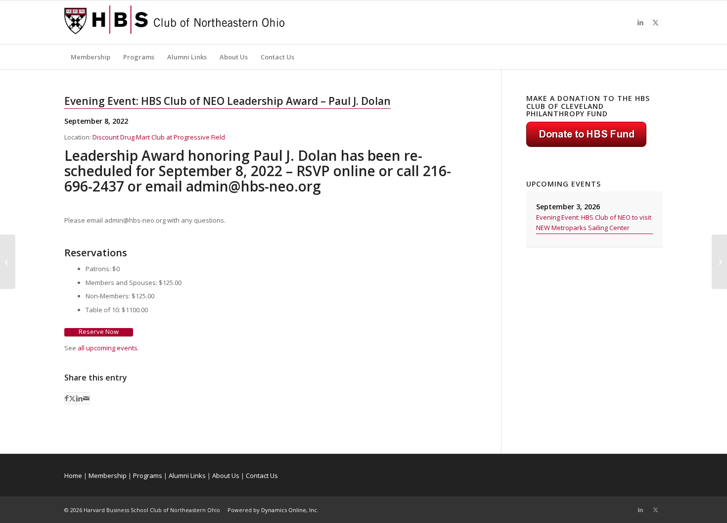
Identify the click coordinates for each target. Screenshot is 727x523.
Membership (108, 475)
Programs (147, 475)
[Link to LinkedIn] (640, 22)
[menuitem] (90, 57)
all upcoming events (107, 347)
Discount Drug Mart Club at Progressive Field (158, 137)
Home (73, 475)
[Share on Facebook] (66, 398)
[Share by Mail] (86, 398)
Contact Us (262, 475)
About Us (225, 475)
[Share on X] (72, 398)
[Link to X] (655, 22)
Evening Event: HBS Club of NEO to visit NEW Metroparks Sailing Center (593, 222)
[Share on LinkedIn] (79, 398)
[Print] (174, 22)
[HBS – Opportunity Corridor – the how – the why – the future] (7, 262)
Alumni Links (187, 475)
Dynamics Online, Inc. (289, 510)
